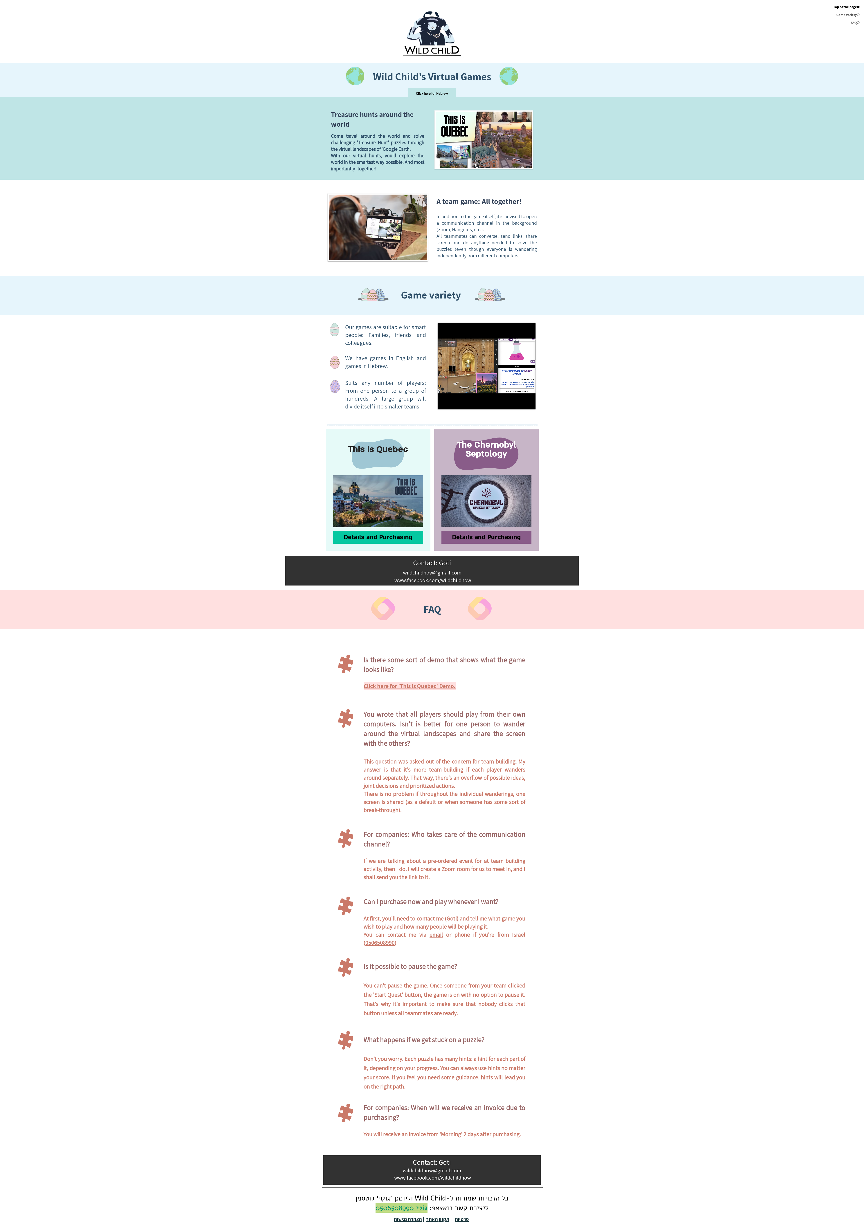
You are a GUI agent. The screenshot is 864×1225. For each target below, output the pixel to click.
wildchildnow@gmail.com (432, 1170)
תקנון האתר (437, 1219)
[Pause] (444, 403)
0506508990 (380, 942)
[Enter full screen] (529, 403)
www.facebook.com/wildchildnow (432, 580)
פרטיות (462, 1219)
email (436, 934)
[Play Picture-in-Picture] (522, 403)
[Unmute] (451, 403)
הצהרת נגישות (408, 1219)
